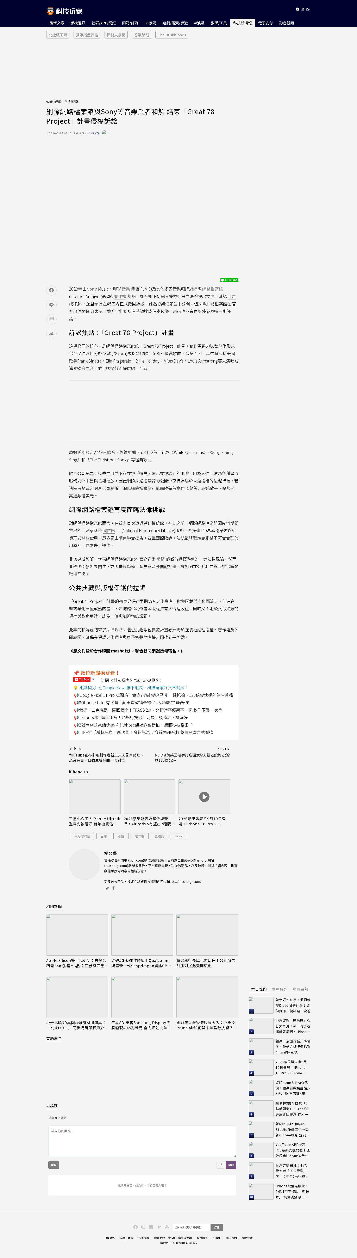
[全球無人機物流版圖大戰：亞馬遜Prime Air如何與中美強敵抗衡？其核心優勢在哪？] (207, 997)
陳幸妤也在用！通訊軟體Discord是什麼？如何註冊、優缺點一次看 (293, 1005)
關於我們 (231, 1238)
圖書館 (159, 836)
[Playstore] (158, 1226)
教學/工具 (219, 22)
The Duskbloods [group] (172, 34)
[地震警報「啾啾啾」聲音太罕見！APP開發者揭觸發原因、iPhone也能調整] (261, 1026)
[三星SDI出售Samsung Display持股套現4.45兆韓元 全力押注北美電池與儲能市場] (142, 997)
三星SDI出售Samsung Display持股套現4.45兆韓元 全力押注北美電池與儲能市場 (141, 1025)
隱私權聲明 (185, 1238)
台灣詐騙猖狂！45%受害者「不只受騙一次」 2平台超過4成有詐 (292, 1171)
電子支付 (265, 22)
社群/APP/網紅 (104, 22)
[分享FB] (51, 290)
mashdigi (120, 651)
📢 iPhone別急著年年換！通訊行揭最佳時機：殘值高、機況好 (131, 717)
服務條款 (159, 1238)
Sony (179, 836)
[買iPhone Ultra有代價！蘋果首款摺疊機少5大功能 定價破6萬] (261, 1088)
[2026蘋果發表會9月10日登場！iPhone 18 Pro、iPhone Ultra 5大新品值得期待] (204, 796)
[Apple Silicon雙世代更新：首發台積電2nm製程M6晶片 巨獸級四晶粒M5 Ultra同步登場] (77, 935)
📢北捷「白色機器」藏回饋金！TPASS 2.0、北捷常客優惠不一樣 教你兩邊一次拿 (148, 710)
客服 (130, 1238)
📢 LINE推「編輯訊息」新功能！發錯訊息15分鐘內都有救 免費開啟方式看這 (143, 732)
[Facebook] (135, 1226)
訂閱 (216, 1227)
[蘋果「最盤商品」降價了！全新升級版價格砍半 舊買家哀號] (261, 1046)
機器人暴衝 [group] (116, 34)
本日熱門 (259, 989)
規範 (54, 1165)
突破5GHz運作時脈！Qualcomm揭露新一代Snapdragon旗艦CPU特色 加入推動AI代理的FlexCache (141, 963)
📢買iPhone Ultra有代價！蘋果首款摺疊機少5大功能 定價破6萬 (132, 702)
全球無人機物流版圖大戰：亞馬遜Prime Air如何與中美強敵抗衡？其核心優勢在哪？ (206, 1025)
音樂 (104, 836)
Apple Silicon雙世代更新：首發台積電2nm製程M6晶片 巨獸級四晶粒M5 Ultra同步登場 (76, 963)
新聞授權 (143, 1238)
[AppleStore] (166, 1226)
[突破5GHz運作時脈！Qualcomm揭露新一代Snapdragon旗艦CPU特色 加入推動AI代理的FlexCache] (142, 935)
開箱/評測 (130, 22)
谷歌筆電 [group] (141, 34)
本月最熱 (300, 989)
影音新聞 (286, 22)
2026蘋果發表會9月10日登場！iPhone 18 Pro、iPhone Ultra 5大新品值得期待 (204, 821)
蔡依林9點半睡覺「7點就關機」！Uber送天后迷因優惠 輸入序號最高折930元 (292, 1109)
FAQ (122, 1238)
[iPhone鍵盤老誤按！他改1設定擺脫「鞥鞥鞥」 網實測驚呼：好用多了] (261, 1191)
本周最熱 (280, 989)
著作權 (139, 836)
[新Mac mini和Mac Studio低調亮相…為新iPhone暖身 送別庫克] (261, 1129)
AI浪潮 (199, 22)
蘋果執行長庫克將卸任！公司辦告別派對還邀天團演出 (205, 963)
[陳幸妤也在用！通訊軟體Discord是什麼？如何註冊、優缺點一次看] (261, 1005)
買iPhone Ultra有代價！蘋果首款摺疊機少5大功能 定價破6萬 (293, 1088)
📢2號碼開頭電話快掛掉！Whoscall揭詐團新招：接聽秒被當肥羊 (133, 725)
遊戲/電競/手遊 (175, 22)
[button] (303, 9)
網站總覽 (247, 1238)
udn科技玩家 (54, 101)
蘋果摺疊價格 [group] (87, 34)
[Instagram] (143, 1226)
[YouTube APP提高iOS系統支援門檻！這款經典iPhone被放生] (261, 1150)
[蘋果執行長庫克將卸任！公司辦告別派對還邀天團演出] (207, 935)
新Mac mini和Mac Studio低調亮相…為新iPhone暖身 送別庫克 (293, 1129)
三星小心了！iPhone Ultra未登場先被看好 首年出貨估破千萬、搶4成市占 (95, 821)
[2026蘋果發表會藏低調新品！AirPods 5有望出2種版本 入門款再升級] (149, 796)
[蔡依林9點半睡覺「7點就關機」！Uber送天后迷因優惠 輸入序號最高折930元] (261, 1108)
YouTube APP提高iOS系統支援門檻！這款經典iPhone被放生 (293, 1150)
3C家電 (150, 22)
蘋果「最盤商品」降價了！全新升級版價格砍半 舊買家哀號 (293, 1047)
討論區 (52, 1105)
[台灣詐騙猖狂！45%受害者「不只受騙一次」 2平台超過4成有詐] (261, 1170)
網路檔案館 (82, 836)
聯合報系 (202, 1238)
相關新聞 (54, 906)
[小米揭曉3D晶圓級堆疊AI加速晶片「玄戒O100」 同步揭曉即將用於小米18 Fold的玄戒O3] (77, 997)
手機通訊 (77, 22)
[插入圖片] (220, 1165)
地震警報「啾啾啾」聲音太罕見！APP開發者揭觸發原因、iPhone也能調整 (293, 1026)
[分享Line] (51, 305)
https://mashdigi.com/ (184, 881)
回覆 (231, 1165)
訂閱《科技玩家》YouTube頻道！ (131, 680)
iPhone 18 (78, 771)
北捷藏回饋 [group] (58, 34)
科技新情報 (242, 22)
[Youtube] (297, 9)
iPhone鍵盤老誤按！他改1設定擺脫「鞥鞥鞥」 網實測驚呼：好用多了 (292, 1191)
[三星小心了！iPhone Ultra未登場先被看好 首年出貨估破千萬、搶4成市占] (95, 796)
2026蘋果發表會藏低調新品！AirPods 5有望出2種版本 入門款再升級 (149, 821)
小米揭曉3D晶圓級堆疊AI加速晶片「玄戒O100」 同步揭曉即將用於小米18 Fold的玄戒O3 (77, 1025)
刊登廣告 (109, 1238)
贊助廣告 (54, 1038)
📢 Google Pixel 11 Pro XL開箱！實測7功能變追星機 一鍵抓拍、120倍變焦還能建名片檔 (153, 695)
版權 (121, 836)
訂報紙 (217, 1238)
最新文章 (56, 22)
